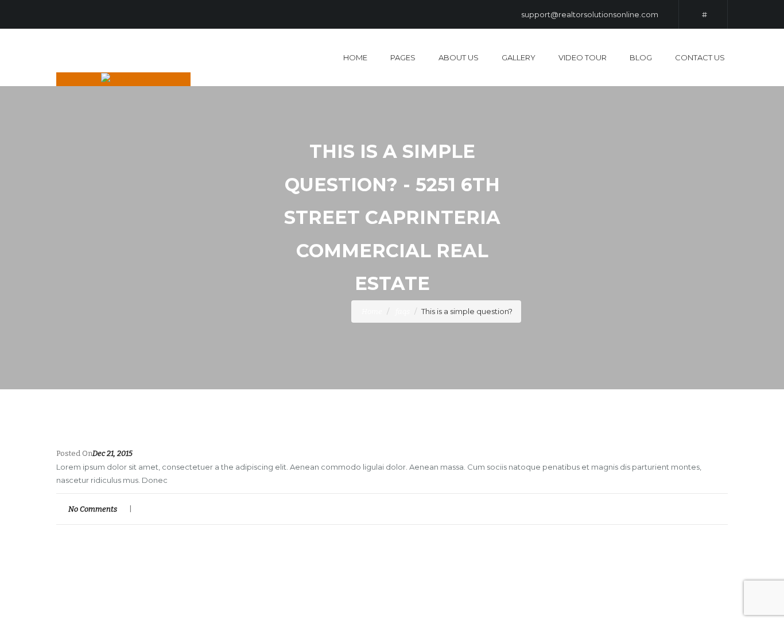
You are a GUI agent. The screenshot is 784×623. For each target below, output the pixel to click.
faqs (402, 311)
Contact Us (700, 57)
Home (355, 57)
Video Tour (582, 57)
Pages (403, 57)
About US (458, 57)
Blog (641, 57)
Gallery (518, 57)
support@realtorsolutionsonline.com (589, 14)
